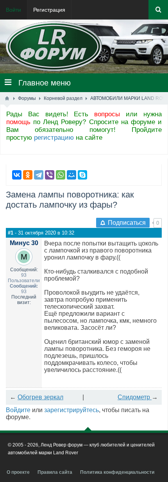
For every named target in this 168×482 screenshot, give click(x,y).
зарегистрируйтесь (71, 410)
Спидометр (135, 397)
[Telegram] (38, 175)
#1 (10, 233)
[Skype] (82, 175)
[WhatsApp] (60, 175)
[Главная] (7, 98)
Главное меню (41, 82)
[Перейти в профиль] (24, 257)
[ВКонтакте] (16, 175)
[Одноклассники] (27, 175)
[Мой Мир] (71, 175)
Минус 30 (24, 243)
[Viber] (49, 175)
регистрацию (54, 137)
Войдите (18, 410)
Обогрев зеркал (40, 397)
